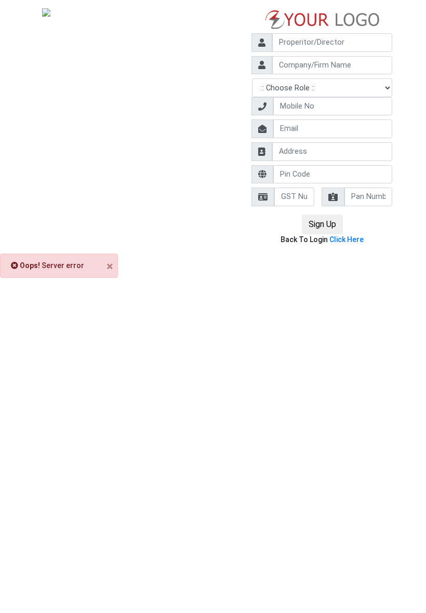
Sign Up (322, 224)
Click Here (346, 239)
